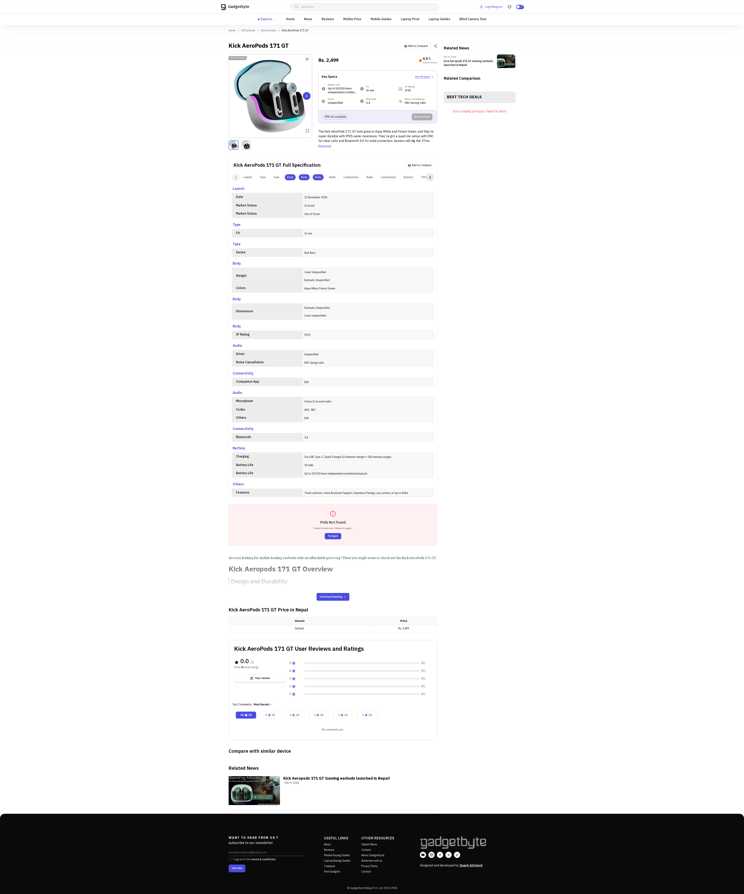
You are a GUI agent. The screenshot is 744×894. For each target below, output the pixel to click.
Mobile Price (352, 19)
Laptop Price (410, 19)
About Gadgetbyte (372, 855)
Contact (366, 871)
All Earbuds (248, 31)
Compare (329, 866)
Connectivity (351, 177)
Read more (324, 146)
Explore (266, 19)
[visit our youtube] (423, 855)
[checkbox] (230, 859)
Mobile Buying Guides (337, 855)
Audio (332, 177)
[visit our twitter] (448, 855)
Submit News (369, 844)
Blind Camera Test (473, 19)
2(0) (343, 715)
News (308, 19)
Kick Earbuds (268, 31)
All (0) (246, 715)
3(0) (318, 715)
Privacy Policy (369, 866)
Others (425, 177)
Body (290, 177)
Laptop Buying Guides (337, 861)
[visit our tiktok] (457, 855)
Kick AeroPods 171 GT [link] (295, 30)
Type (263, 177)
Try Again (333, 536)
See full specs (422, 77)
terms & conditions (263, 859)
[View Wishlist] (510, 7)
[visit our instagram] (431, 855)
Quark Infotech (471, 865)
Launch (248, 177)
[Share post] (435, 46)
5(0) (270, 715)
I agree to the (254, 859)
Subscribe (237, 868)
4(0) (294, 715)
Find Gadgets (332, 871)
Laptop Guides (439, 19)
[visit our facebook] (440, 855)
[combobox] (263, 704)
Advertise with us (371, 861)
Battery (408, 177)
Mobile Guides (381, 19)
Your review (262, 678)
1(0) (367, 715)
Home (290, 19)
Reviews (328, 19)
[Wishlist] (307, 59)
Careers (366, 850)
